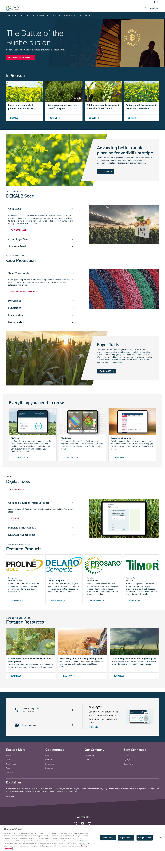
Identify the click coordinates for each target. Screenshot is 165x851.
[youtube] (82, 824)
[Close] (161, 838)
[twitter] (75, 825)
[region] (82, 838)
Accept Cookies (144, 838)
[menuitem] (12, 15)
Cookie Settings (108, 838)
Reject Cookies (126, 838)
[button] (41, 209)
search (145, 8)
